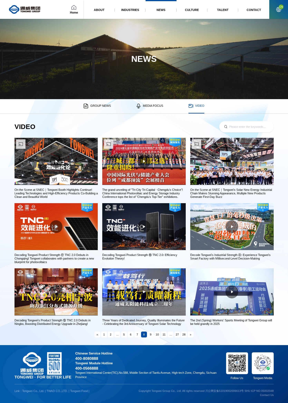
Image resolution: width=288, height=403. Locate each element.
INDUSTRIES (130, 10)
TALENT (222, 10)
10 (157, 334)
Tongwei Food (79, 391)
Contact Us (267, 395)
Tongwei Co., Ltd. (33, 391)
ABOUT (99, 10)
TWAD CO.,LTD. (57, 391)
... (117, 334)
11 (164, 334)
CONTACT (254, 10)
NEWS (161, 10)
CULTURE (192, 10)
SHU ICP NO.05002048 (259, 390)
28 (184, 334)
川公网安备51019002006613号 (224, 390)
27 (177, 334)
